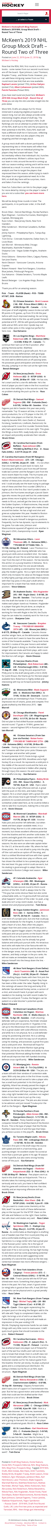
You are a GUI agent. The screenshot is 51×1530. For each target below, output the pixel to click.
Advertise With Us (30, 1523)
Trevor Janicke (31, 1272)
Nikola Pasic (7, 1491)
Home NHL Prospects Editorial (16, 1465)
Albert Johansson (23, 87)
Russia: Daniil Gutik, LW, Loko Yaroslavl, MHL (11, 1506)
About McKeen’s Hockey (14, 1523)
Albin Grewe (32, 1114)
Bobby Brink (43, 779)
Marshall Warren (10, 1482)
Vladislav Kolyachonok (12, 1500)
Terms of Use (32, 1525)
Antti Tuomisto (22, 971)
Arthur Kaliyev (37, 84)
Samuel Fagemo (23, 1497)
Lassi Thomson (21, 1479)
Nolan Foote (35, 1491)
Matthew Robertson (28, 1482)
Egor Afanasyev (18, 1476)
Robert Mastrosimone (13, 459)
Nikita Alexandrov (29, 1379)
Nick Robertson (35, 664)
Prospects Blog (24, 1468)
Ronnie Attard (40, 1494)
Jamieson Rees (33, 1476)
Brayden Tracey (21, 1474)
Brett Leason (41, 301)
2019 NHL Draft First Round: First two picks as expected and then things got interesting (33, 1506)
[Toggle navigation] (37, 4)
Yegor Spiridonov (31, 1500)
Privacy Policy (20, 1525)
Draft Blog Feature (28, 26)
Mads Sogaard (41, 689)
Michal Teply (25, 1301)
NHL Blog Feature (39, 1465)
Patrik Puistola (9, 90)
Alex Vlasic (31, 1200)
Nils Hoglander (40, 591)
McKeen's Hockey (13, 4)
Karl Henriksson (40, 1428)
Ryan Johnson (29, 446)
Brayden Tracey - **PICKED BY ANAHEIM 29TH (29, 626)
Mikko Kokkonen (32, 1485)
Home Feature (36, 1462)
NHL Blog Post (9, 1468)
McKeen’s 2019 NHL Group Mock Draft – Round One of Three (23, 98)
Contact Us (42, 1523)
